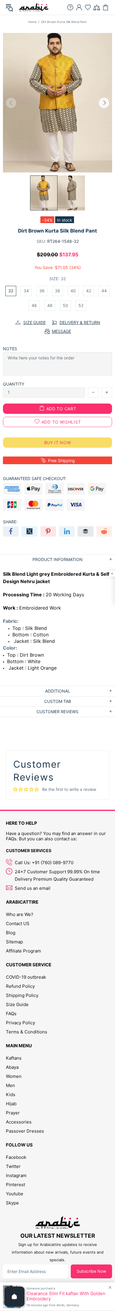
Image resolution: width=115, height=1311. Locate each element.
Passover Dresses (25, 1131)
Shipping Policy (22, 995)
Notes (10, 348)
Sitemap (14, 942)
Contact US (17, 923)
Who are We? (19, 914)
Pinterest (15, 1184)
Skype (12, 1203)
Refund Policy (20, 986)
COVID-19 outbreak (26, 977)
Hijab (11, 1103)
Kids (10, 1094)
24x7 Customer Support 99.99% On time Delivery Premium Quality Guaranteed (57, 875)
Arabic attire (33, 7)
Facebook (16, 1157)
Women (14, 1076)
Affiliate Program (23, 951)
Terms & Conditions (26, 1032)
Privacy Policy (20, 1022)
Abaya (12, 1067)
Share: (10, 521)
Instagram (16, 1175)
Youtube (14, 1194)
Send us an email (32, 888)
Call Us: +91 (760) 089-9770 (44, 862)
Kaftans (14, 1058)
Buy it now (57, 442)
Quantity (13, 383)
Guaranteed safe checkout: (34, 478)
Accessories (19, 1122)
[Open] (14, 1297)
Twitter (13, 1166)
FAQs (11, 1013)
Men (10, 1085)
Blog (10, 932)
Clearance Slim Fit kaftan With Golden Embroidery (66, 1296)
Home (32, 22)
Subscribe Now (91, 1271)
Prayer (13, 1113)
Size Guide (17, 1004)
